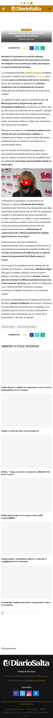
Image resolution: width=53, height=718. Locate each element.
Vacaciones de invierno (27, 327)
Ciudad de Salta (26, 30)
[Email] (36, 693)
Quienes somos (31, 709)
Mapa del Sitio (43, 712)
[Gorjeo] (22, 693)
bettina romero (8, 327)
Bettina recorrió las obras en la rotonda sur (20, 431)
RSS (25, 716)
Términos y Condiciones (11, 712)
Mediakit (42, 709)
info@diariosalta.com (35, 680)
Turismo (40, 76)
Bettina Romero (33, 72)
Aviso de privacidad (29, 712)
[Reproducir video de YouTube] (26, 182)
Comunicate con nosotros (14, 709)
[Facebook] (16, 693)
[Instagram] (29, 693)
